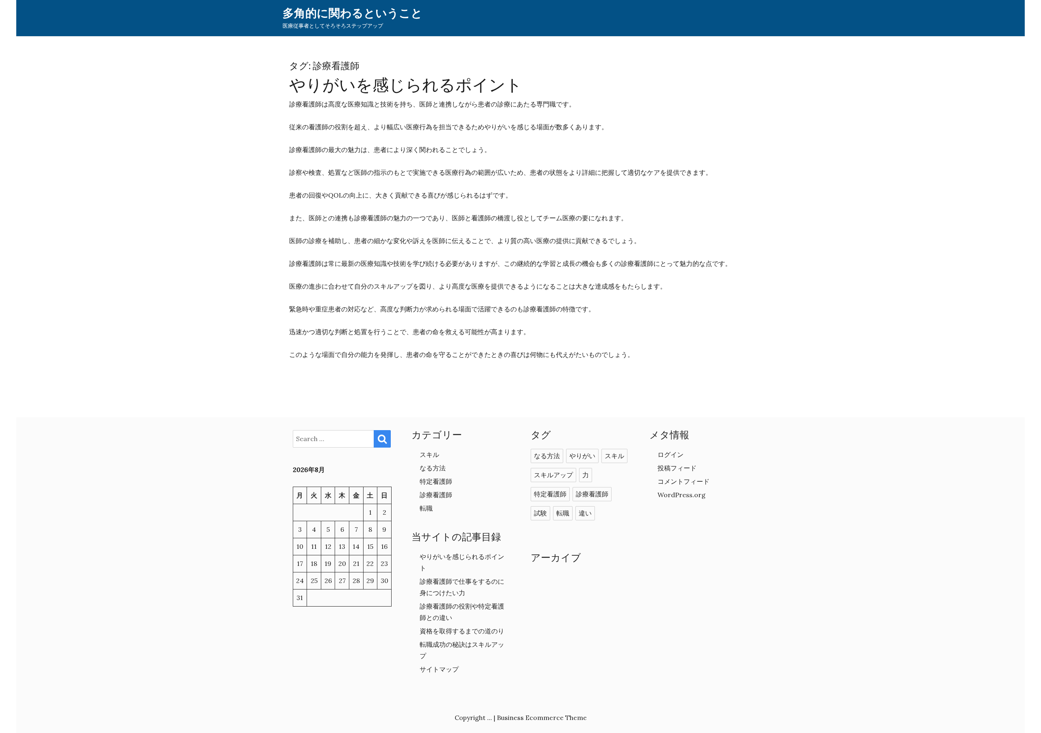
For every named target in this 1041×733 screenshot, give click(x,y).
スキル (429, 454)
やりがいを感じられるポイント (405, 85)
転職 (426, 508)
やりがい (582, 456)
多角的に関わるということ (352, 13)
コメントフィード (684, 481)
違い (585, 513)
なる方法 (433, 468)
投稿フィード (677, 468)
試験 (540, 513)
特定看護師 (436, 481)
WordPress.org (682, 495)
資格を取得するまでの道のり (462, 631)
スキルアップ (553, 475)
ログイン (671, 454)
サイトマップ (439, 669)
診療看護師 (436, 495)
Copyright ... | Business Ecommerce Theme (521, 717)
